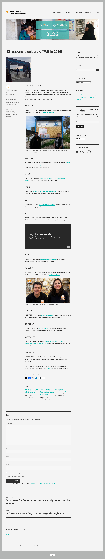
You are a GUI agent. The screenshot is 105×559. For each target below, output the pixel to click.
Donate (68, 12)
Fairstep (79, 101)
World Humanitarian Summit (47, 204)
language (9, 109)
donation (49, 368)
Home (53, 12)
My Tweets (9, 535)
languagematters (11, 111)
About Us (60, 12)
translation (14, 114)
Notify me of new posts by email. (17, 476)
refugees (8, 113)
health (8, 106)
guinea (12, 104)
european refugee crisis (12, 102)
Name (8, 448)
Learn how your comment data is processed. (42, 483)
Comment (10, 423)
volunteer (8, 116)
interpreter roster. (54, 274)
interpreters (15, 107)
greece (8, 104)
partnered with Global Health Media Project (44, 191)
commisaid (9, 99)
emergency (15, 101)
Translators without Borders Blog (14, 545)
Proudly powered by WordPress (32, 545)
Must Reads (9, 97)
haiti (16, 104)
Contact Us (87, 12)
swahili (13, 113)
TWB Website (77, 12)
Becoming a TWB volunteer (83, 94)
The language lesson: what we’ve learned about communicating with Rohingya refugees (87, 97)
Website (9, 464)
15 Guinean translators (47, 315)
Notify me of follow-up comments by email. (19, 473)
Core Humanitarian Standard (48, 259)
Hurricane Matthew (43, 328)
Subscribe (79, 126)
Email (8, 456)
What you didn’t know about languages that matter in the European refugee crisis (31, 391)
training (8, 114)
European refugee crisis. (48, 112)
